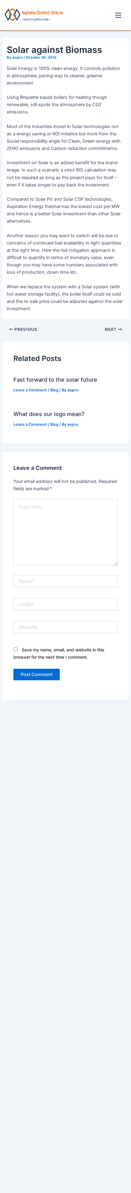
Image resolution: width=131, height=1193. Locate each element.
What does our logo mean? (49, 414)
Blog (54, 390)
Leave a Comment (30, 390)
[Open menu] (118, 15)
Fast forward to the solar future (55, 379)
